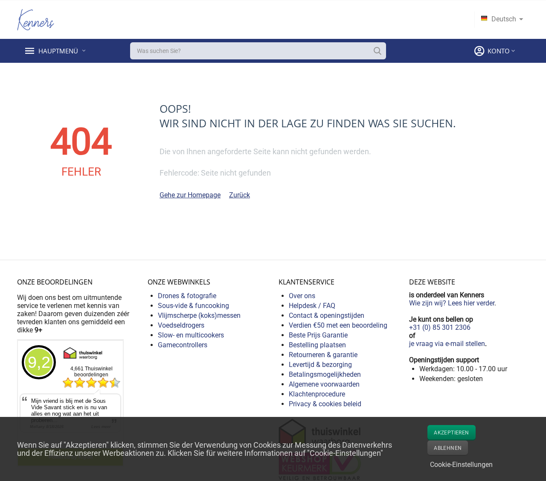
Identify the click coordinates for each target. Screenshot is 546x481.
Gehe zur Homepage (190, 195)
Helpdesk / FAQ (312, 306)
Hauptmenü (59, 50)
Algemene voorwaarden (324, 384)
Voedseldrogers (181, 325)
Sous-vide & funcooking (193, 306)
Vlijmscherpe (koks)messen (199, 315)
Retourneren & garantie (323, 355)
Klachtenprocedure (317, 394)
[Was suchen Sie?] (377, 50)
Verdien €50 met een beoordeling (338, 325)
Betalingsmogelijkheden (325, 374)
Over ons (302, 296)
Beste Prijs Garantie (318, 335)
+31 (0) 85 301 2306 (439, 327)
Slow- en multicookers (191, 335)
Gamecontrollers (182, 345)
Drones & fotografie (187, 296)
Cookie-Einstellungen (461, 464)
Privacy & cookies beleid (325, 404)
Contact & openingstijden (326, 315)
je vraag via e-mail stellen (447, 344)
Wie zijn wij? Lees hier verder (451, 303)
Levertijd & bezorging (320, 365)
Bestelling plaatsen (317, 345)
